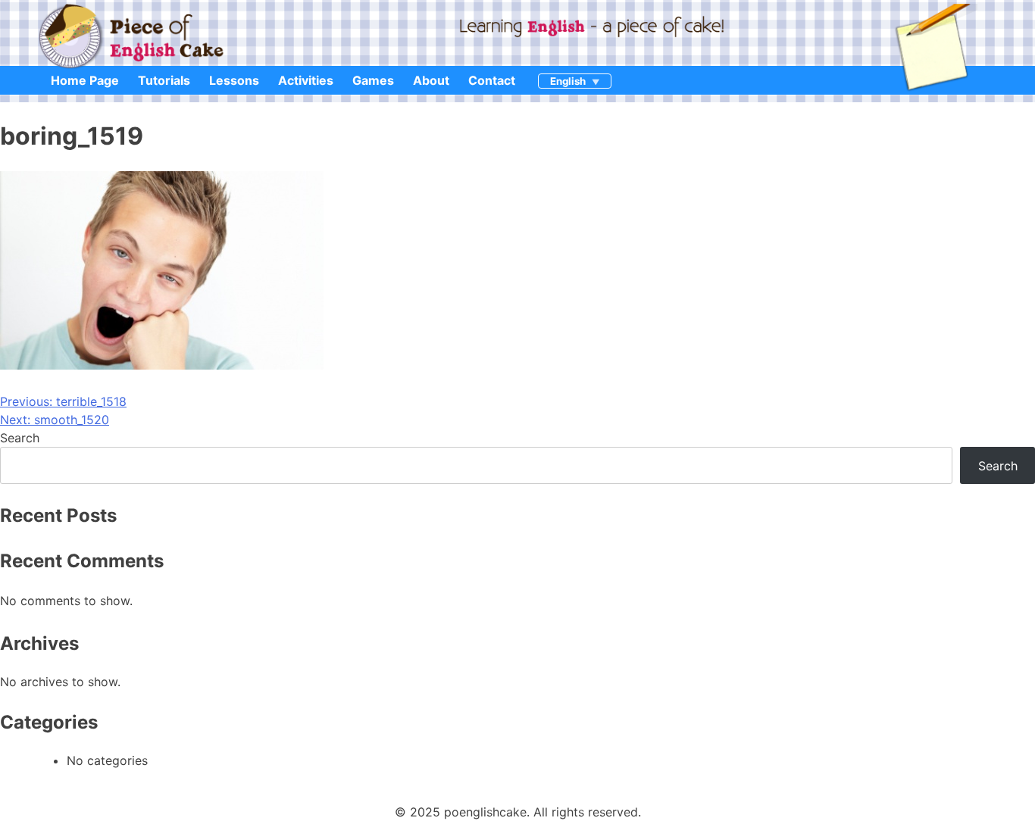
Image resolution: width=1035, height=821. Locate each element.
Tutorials (164, 80)
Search (19, 437)
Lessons (234, 80)
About (431, 80)
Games (373, 80)
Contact (491, 80)
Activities (305, 80)
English (568, 81)
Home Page (85, 80)
